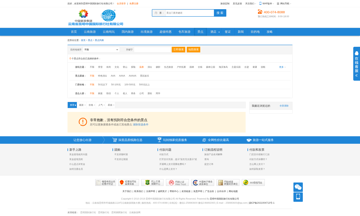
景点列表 (99, 40)
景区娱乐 (144, 75)
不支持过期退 (121, 159)
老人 (125, 93)
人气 (100, 105)
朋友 (150, 93)
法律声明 (150, 191)
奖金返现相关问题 (78, 154)
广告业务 (209, 191)
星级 (110, 105)
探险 (133, 67)
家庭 (100, 93)
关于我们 (126, 191)
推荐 (72, 105)
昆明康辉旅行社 (119, 212)
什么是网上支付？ (168, 169)
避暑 (255, 67)
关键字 (129, 49)
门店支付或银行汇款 (259, 154)
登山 (125, 67)
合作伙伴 (221, 191)
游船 (263, 67)
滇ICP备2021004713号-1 (261, 203)
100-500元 (129, 84)
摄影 (158, 67)
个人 (117, 93)
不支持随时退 (121, 154)
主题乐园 (236, 67)
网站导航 (284, 3)
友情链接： (73, 212)
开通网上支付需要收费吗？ (172, 164)
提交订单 (208, 164)
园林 (192, 67)
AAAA (122, 75)
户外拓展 (181, 67)
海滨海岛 (223, 67)
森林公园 (210, 67)
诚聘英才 (162, 191)
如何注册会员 (76, 169)
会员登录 (121, 3)
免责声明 (197, 191)
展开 (356, 64)
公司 (141, 93)
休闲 (108, 67)
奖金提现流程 (76, 159)
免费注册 (133, 3)
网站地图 (233, 191)
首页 (83, 40)
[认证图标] (105, 182)
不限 (92, 67)
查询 (206, 159)
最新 (81, 105)
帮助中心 (174, 191)
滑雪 (100, 67)
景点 (90, 40)
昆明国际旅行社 (88, 212)
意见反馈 (237, 3)
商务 (133, 93)
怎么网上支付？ (257, 164)
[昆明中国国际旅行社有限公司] (96, 17)
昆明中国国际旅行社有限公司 (224, 198)
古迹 (246, 67)
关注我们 (249, 3)
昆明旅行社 (103, 212)
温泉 (141, 67)
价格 (91, 105)
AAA (113, 75)
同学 (158, 93)
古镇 (200, 67)
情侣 (108, 93)
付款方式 (163, 154)
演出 (150, 67)
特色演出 (102, 75)
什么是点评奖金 (77, 164)
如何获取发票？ (257, 169)
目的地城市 (76, 49)
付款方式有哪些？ (258, 159)
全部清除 (284, 105)
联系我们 (138, 191)
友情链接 (186, 191)
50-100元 (116, 84)
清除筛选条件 (140, 124)
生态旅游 (168, 67)
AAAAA (132, 75)
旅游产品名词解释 (213, 154)
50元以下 (102, 84)
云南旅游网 (134, 212)
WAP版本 (267, 3)
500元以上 (144, 84)
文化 (117, 67)
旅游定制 (225, 3)
